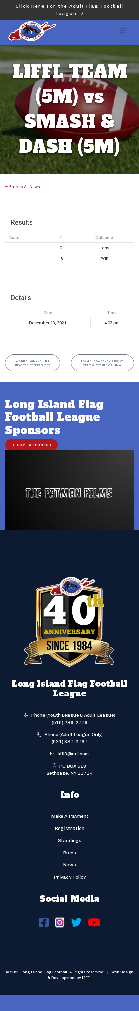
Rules (69, 853)
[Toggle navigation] (122, 32)
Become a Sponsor (31, 445)
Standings (69, 840)
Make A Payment (69, 816)
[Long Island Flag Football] (32, 32)
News (69, 865)
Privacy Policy (70, 877)
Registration (69, 828)
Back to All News (24, 186)
